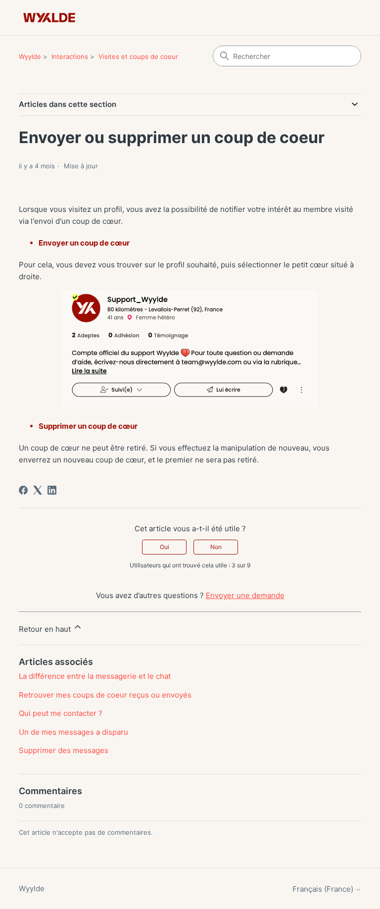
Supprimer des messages (63, 750)
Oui (164, 547)
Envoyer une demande (245, 595)
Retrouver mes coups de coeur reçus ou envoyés (105, 695)
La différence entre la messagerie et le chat (95, 676)
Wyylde (30, 56)
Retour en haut (46, 629)
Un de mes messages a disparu (73, 732)
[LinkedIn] (52, 490)
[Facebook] (23, 490)
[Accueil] (49, 17)
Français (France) (323, 889)
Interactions (69, 56)
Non (216, 547)
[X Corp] (37, 490)
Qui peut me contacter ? (60, 713)
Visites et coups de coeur (138, 56)
